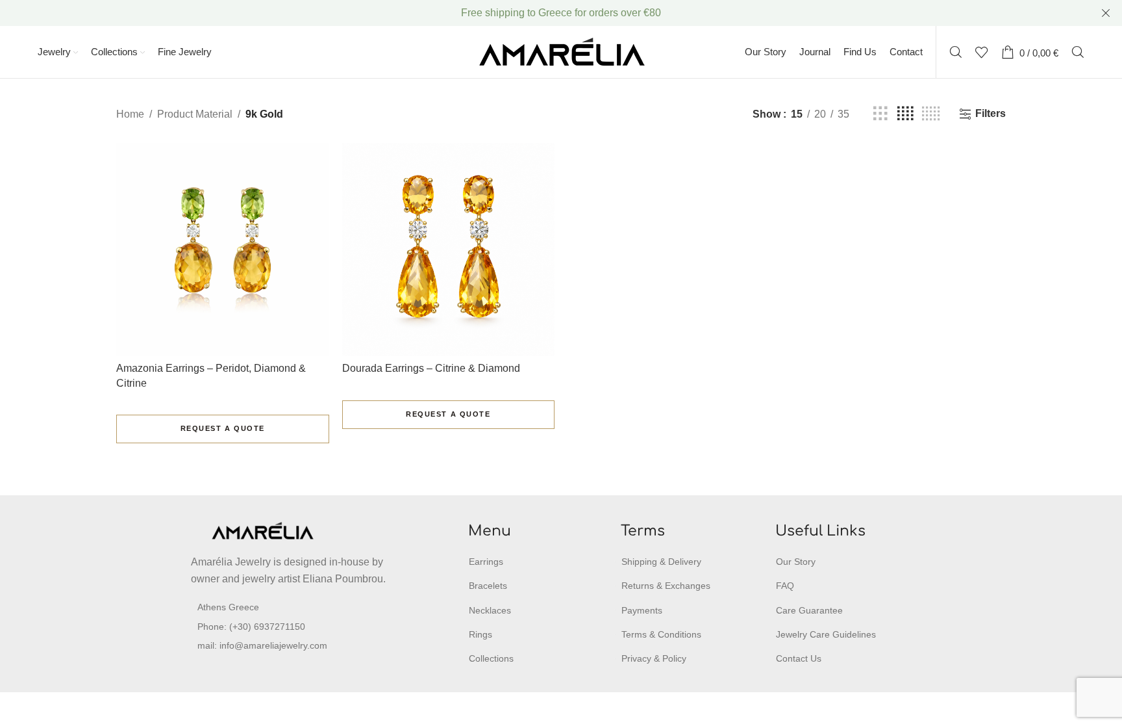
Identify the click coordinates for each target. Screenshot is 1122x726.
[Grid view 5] (931, 114)
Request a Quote (223, 428)
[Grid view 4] (905, 114)
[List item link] (291, 626)
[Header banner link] (541, 13)
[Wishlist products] (982, 52)
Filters (990, 113)
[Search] (956, 52)
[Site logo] (561, 51)
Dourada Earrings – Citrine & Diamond (431, 368)
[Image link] (262, 530)
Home (130, 114)
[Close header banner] (1106, 13)
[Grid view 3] (880, 114)
